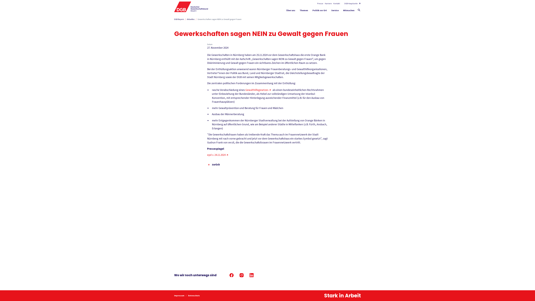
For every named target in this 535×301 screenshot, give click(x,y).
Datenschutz (194, 295)
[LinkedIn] (251, 275)
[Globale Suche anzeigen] (359, 10)
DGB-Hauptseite (351, 3)
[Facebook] (231, 275)
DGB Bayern (179, 19)
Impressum (179, 295)
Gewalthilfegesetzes (256, 90)
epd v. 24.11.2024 (216, 155)
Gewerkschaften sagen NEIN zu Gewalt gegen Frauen (219, 19)
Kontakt (336, 3)
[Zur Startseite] (191, 7)
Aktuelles (191, 19)
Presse (320, 3)
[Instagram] (241, 275)
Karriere (328, 3)
